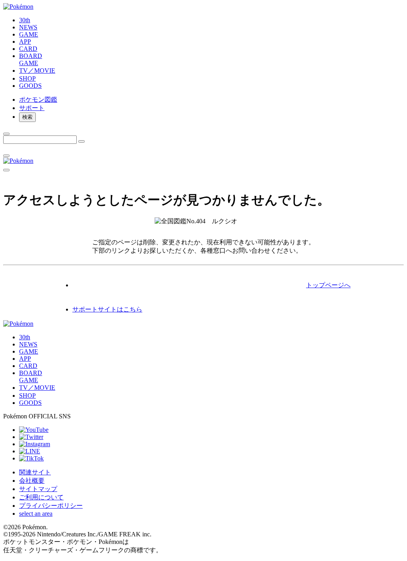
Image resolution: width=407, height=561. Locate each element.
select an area (35, 513)
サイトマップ (38, 489)
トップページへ (328, 285)
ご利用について (41, 497)
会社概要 (32, 480)
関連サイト (35, 472)
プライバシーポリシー (51, 505)
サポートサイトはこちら (107, 309)
